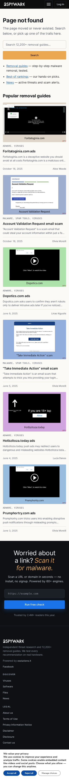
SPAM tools (23, 218)
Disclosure (8, 736)
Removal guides (17, 66)
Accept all (11, 773)
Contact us (9, 742)
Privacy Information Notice (17, 724)
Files (5, 692)
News (10, 82)
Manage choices (49, 773)
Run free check (34, 604)
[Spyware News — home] (14, 4)
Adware (7, 146)
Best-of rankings (17, 76)
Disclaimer (8, 730)
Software (8, 686)
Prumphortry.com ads (19, 513)
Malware (8, 218)
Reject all (29, 773)
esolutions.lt (24, 660)
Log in (60, 4)
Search (34, 55)
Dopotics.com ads (16, 296)
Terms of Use (10, 718)
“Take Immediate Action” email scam (30, 368)
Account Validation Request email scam (33, 224)
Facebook (8, 666)
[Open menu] (49, 4)
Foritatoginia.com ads (19, 151)
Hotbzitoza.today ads (19, 441)
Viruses (19, 146)
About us (8, 712)
